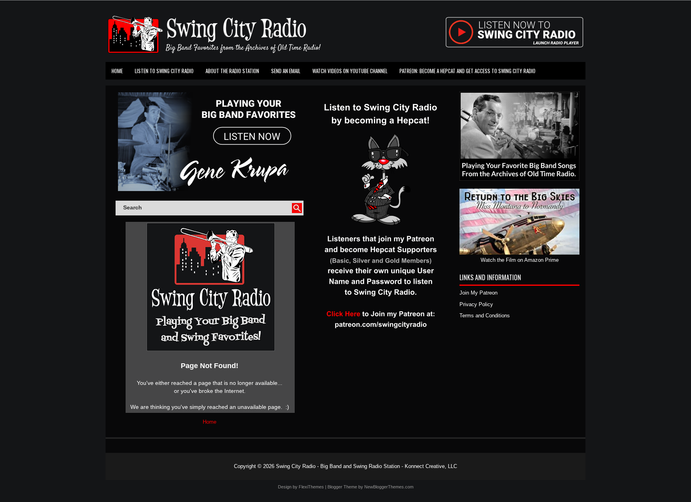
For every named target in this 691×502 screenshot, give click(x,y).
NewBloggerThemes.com (388, 486)
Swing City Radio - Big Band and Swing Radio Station (338, 466)
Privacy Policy (476, 304)
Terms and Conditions (484, 316)
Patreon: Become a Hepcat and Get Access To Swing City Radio (467, 71)
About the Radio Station (232, 71)
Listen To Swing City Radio (164, 71)
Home (117, 71)
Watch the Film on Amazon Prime (520, 260)
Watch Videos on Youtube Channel (349, 71)
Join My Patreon (478, 293)
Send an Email (285, 71)
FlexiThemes (311, 486)
